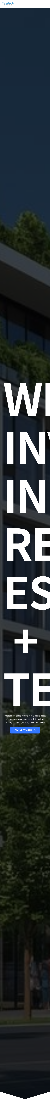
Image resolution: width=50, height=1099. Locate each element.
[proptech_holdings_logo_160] (8, 4)
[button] (46, 3)
